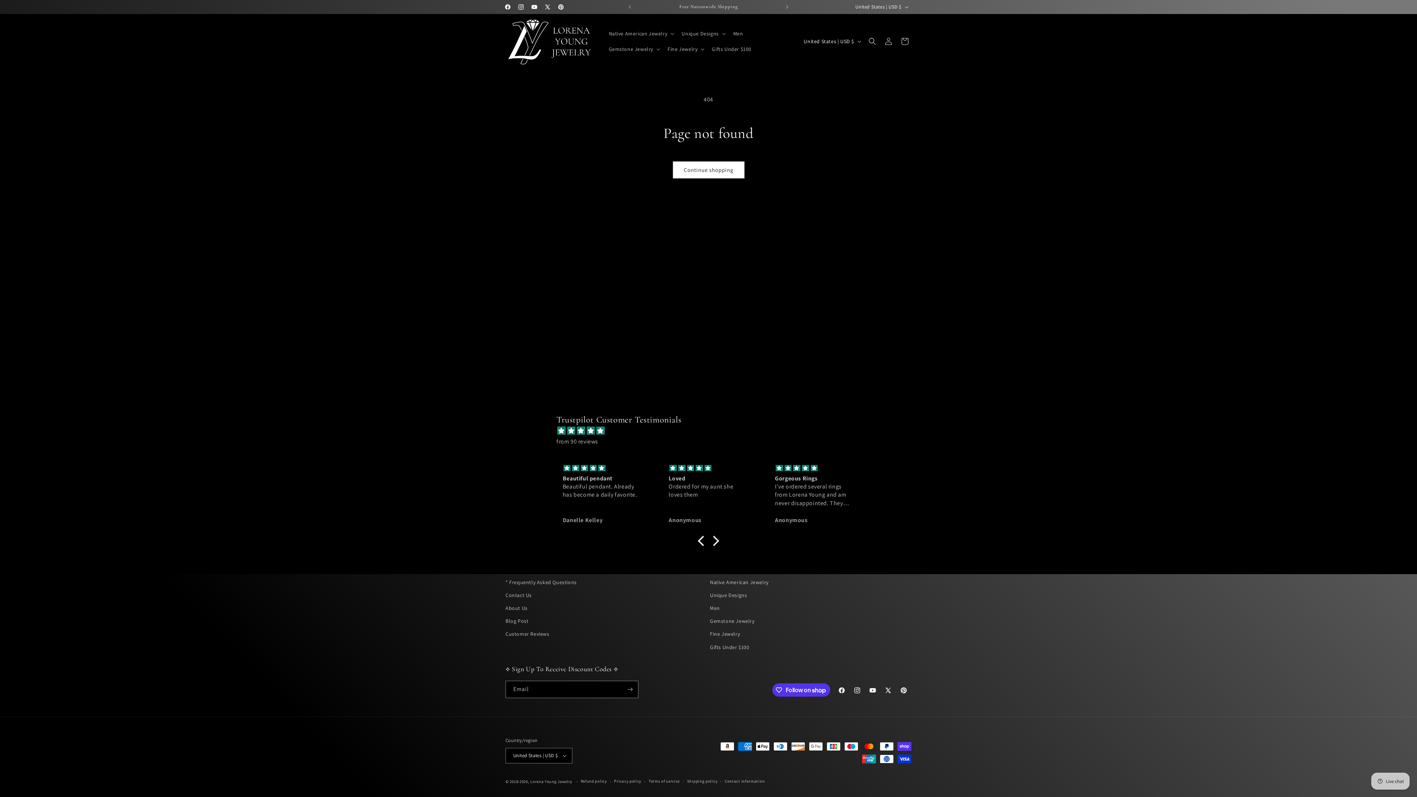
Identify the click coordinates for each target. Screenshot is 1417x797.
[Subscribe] (630, 689)
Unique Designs (728, 595)
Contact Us (519, 595)
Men (715, 608)
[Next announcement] (787, 7)
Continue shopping (709, 169)
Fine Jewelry (725, 634)
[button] (641, 33)
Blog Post (517, 621)
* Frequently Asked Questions (541, 582)
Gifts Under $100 (729, 647)
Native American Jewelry (739, 582)
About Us (517, 608)
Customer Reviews (527, 634)
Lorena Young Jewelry (551, 781)
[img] (712, 431)
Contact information (745, 781)
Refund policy (594, 781)
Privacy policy (627, 781)
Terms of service (664, 781)
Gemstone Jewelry (732, 621)
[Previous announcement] (630, 7)
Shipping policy (702, 781)
